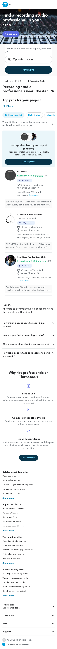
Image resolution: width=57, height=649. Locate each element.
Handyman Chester (10, 517)
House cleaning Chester (13, 508)
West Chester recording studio (16, 587)
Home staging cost (11, 493)
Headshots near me (11, 558)
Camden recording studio (13, 582)
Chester (23, 81)
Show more (8, 498)
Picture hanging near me (13, 554)
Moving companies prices (13, 489)
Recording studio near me (14, 541)
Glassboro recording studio (14, 591)
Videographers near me (12, 545)
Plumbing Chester (10, 513)
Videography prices (10, 476)
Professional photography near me (17, 550)
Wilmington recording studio (15, 578)
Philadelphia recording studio (15, 574)
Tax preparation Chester (13, 526)
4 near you (11, 33)
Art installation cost (11, 480)
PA (16, 81)
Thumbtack (7, 81)
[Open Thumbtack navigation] (7, 4)
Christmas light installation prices (17, 485)
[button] (28, 325)
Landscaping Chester (11, 522)
